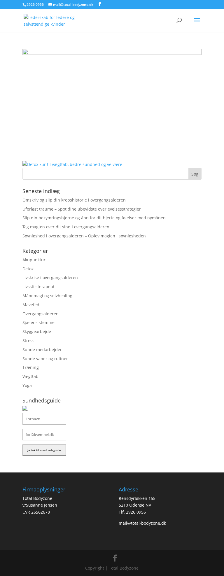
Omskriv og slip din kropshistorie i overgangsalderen (74, 200)
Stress (28, 340)
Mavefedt (31, 304)
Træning (30, 367)
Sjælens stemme (38, 322)
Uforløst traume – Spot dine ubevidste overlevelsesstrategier (81, 209)
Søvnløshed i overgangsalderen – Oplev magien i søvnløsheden (84, 236)
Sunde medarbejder (42, 349)
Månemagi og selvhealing (47, 295)
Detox (28, 269)
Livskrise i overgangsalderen (50, 277)
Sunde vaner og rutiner (45, 358)
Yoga (27, 385)
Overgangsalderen (40, 313)
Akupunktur (34, 259)
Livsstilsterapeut (38, 286)
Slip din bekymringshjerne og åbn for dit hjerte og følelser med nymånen (94, 217)
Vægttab (30, 376)
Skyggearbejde (36, 331)
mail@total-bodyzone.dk (142, 523)
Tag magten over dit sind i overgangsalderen (65, 227)
